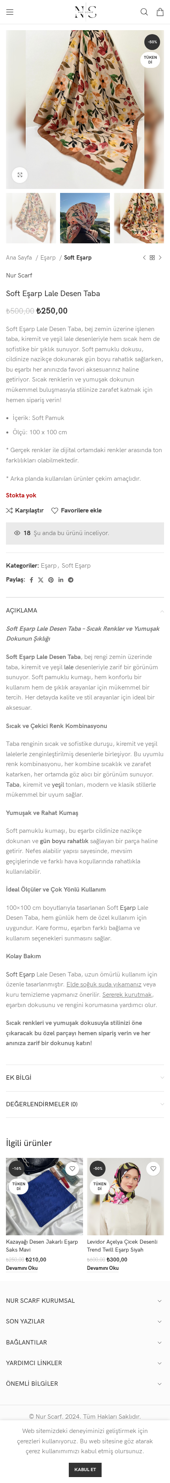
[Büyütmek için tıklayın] (20, 175)
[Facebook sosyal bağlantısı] (31, 580)
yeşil (58, 785)
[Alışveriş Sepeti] (160, 12)
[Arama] (144, 12)
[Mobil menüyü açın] (10, 12)
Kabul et (85, 1470)
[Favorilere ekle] (72, 1169)
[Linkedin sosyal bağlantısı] (61, 580)
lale (69, 667)
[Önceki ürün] (144, 258)
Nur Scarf (19, 275)
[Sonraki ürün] (160, 258)
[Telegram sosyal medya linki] (71, 580)
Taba (12, 785)
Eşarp (48, 258)
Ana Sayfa (20, 258)
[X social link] (41, 580)
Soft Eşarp (78, 258)
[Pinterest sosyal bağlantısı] (51, 580)
